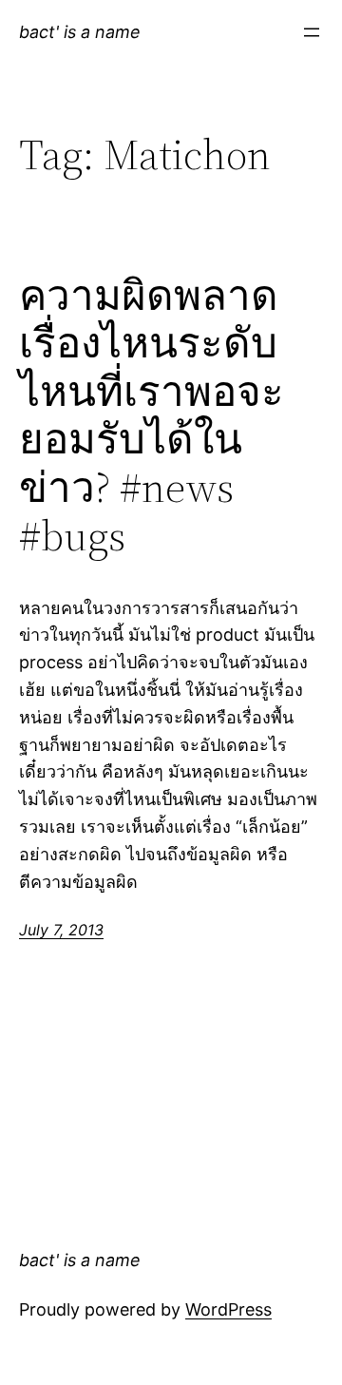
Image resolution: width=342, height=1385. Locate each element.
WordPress (228, 1309)
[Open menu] (311, 32)
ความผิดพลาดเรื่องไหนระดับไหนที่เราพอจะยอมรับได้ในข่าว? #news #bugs (151, 416)
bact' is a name (80, 32)
